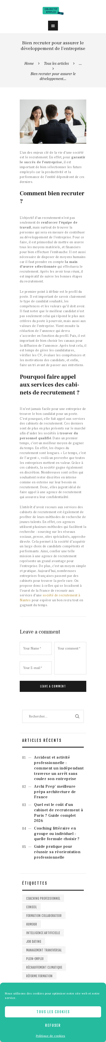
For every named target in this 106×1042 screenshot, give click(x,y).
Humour (31, 924)
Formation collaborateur (44, 916)
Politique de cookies (50, 1036)
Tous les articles (56, 63)
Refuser (53, 1025)
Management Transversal (44, 950)
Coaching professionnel (43, 898)
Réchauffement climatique (44, 967)
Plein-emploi (35, 959)
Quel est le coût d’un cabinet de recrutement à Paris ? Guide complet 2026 (58, 812)
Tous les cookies (53, 1011)
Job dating (33, 942)
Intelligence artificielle (43, 933)
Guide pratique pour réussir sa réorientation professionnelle (57, 852)
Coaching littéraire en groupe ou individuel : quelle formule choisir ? (56, 834)
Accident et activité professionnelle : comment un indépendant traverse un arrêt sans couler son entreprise (59, 768)
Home (29, 63)
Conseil (31, 907)
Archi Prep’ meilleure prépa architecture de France (55, 792)
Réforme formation (39, 976)
